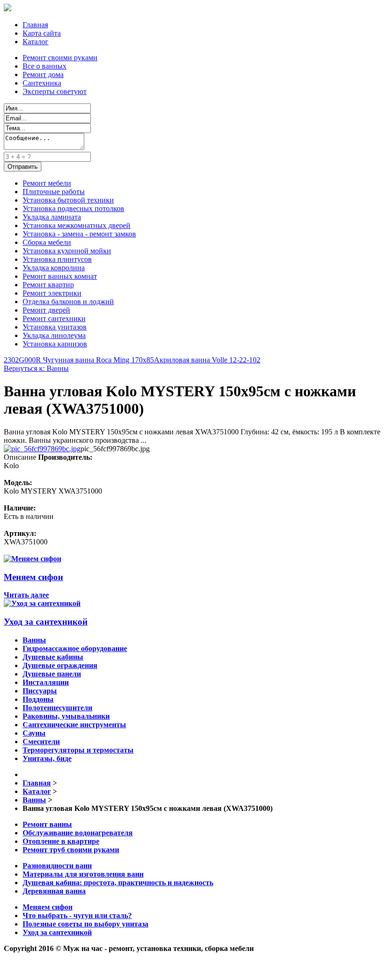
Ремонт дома (43, 75)
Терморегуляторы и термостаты (78, 750)
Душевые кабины (53, 657)
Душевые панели (52, 674)
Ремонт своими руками (60, 58)
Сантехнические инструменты (74, 725)
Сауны (34, 733)
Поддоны (38, 699)
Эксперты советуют (55, 91)
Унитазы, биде (47, 758)
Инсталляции (46, 682)
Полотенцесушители (57, 708)
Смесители (41, 742)
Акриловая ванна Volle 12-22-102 (207, 360)
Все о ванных (44, 66)
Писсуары (40, 691)
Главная (35, 25)
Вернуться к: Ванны (36, 368)
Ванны (34, 640)
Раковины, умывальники (66, 716)
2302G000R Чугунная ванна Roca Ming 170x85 (79, 360)
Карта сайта (42, 33)
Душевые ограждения (60, 665)
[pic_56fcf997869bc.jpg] (42, 449)
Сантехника (42, 83)
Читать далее (26, 595)
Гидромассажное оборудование (75, 648)
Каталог (35, 42)
